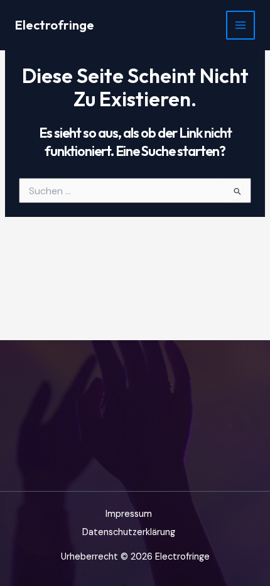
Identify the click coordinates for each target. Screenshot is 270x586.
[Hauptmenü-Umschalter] (240, 25)
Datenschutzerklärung (128, 532)
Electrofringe (54, 25)
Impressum (128, 514)
